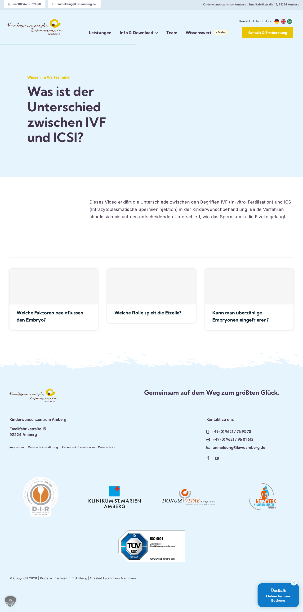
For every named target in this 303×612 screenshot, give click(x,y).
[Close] (294, 582)
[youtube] (217, 458)
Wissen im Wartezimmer (49, 77)
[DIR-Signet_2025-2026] (40, 478)
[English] (283, 21)
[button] (10, 601)
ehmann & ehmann (122, 578)
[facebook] (208, 458)
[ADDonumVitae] (188, 483)
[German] (277, 21)
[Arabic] (290, 21)
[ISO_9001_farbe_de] (151, 530)
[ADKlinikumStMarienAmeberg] (114, 483)
